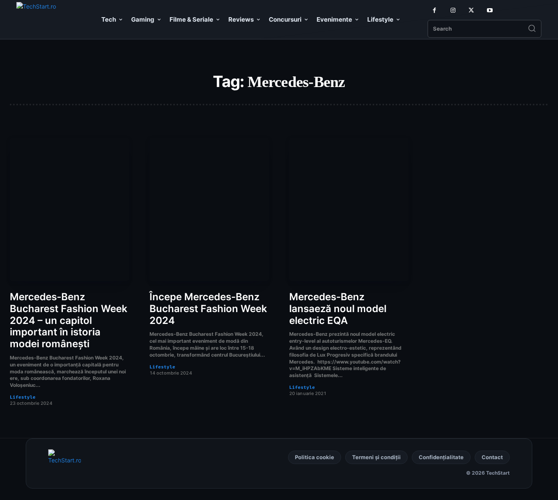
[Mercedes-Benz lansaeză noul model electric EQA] (348, 209)
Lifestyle (23, 397)
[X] (471, 10)
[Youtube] (489, 10)
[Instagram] (453, 10)
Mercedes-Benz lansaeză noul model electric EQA (337, 308)
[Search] (531, 29)
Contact (492, 457)
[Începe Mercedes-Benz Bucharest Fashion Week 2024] (209, 209)
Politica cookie (314, 457)
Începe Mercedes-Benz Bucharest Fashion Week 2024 (208, 308)
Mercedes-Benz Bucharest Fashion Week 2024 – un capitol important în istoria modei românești (68, 320)
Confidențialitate (441, 457)
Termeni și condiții (376, 457)
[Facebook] (434, 10)
